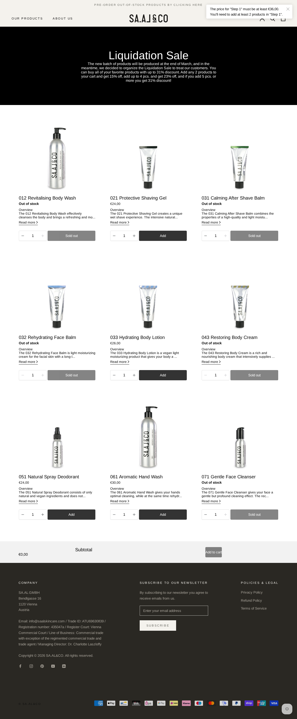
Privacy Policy (252, 592)
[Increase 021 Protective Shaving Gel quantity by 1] (134, 236)
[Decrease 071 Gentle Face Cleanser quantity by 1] (205, 514)
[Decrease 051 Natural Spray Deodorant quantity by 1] (22, 514)
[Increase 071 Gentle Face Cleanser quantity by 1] (225, 514)
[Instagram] (31, 666)
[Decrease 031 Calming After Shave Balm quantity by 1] (205, 236)
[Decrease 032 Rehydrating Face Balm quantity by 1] (22, 375)
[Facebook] (20, 666)
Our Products (27, 18)
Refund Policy (251, 600)
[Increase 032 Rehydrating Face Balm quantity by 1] (42, 375)
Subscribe (157, 625)
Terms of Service (254, 608)
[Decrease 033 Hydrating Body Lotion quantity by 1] (114, 375)
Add (163, 236)
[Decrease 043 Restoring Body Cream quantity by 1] (205, 375)
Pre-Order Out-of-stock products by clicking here (148, 5)
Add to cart (213, 552)
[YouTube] (53, 666)
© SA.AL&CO (30, 704)
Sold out (71, 236)
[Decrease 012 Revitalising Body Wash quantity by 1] (22, 236)
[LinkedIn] (64, 666)
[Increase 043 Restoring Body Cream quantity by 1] (225, 375)
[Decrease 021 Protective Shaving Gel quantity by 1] (114, 236)
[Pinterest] (42, 666)
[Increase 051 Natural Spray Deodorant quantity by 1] (42, 514)
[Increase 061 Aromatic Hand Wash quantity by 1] (134, 514)
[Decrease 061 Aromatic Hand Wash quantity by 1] (114, 514)
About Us (63, 18)
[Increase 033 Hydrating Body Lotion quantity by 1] (134, 375)
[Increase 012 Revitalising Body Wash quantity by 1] (42, 236)
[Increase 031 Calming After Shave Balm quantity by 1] (225, 236)
